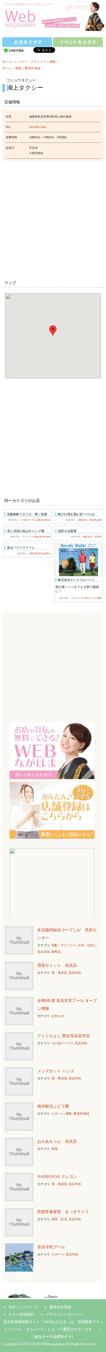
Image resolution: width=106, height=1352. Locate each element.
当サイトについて (23, 1307)
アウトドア (28, 536)
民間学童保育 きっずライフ (63, 1212)
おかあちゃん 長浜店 (57, 1141)
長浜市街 (46, 520)
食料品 (47, 553)
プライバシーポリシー (64, 1314)
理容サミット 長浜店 (57, 965)
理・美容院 (59, 972)
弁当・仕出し (87, 945)
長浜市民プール (51, 1247)
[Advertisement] (53, 219)
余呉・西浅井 (89, 520)
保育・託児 (59, 1219)
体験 (52, 61)
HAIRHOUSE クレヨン (57, 1177)
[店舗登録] (52, 810)
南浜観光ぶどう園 (53, 1106)
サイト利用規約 (21, 1314)
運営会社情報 (60, 1307)
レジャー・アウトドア (30, 61)
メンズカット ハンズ (55, 1071)
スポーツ (75, 598)
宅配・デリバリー (63, 945)
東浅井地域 (32, 68)
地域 (18, 68)
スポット (57, 1113)
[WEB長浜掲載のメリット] (52, 750)
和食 (54, 1148)
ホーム (7, 61)
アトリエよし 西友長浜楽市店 (63, 1036)
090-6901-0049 (37, 127)
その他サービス (28, 520)
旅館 (99, 520)
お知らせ (57, 1016)
